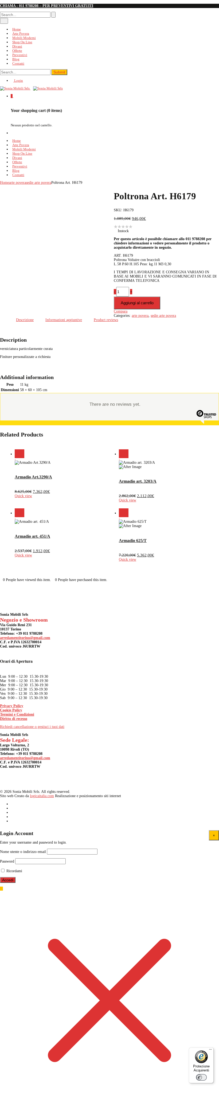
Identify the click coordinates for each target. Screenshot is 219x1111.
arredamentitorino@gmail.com (25, 638)
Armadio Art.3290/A (33, 477)
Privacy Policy (11, 706)
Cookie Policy (11, 710)
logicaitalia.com (42, 796)
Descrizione (25, 320)
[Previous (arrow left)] (9, 555)
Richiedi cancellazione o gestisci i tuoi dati (32, 727)
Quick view (23, 496)
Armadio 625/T (133, 540)
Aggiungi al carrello (137, 303)
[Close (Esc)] (189, 6)
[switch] (201, 1077)
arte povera (17, 183)
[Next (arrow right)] (209, 555)
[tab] (25, 320)
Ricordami (13, 871)
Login (18, 81)
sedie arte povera (38, 183)
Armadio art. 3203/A (138, 481)
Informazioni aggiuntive (63, 320)
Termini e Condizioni (17, 714)
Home (4, 183)
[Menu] (210, 1050)
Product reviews (106, 320)
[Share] (201, 6)
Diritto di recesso (13, 719)
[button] (16, 453)
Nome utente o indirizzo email (23, 852)
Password (7, 861)
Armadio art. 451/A (32, 536)
